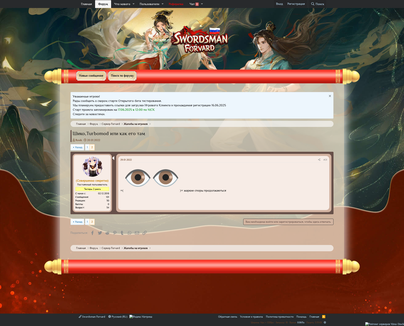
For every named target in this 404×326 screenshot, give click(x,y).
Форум (103, 4)
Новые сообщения (91, 75)
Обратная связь (227, 316)
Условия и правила (251, 316)
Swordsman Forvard (93, 316)
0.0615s (300, 322)
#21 (325, 159)
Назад (78, 147)
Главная (86, 4)
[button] (134, 4)
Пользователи (149, 4)
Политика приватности (280, 316)
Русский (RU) (119, 316)
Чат (194, 4)
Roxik (79, 140)
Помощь (301, 316)
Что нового (122, 4)
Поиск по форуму (122, 75)
